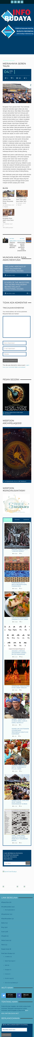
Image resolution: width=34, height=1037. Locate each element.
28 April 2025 (11, 275)
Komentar (26, 519)
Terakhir (17, 519)
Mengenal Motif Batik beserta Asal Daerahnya (19, 584)
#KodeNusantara (9, 60)
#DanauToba (5, 902)
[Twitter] (18, 2)
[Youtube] (22, 2)
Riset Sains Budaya (6, 953)
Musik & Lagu (8, 978)
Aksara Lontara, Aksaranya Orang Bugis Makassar (19, 652)
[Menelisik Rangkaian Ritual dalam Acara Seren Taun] (8, 212)
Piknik (3, 944)
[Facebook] (12, 2)
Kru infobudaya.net (10, 1013)
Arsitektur (7, 956)
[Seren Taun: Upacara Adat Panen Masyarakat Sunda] (8, 193)
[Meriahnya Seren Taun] (17, 93)
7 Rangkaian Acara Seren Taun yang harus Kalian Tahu (21, 199)
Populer (7, 519)
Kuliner (7, 974)
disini (26, 1010)
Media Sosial (5, 940)
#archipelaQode (9, 910)
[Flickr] (15, 2)
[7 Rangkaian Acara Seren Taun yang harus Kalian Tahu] (22, 193)
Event (3, 931)
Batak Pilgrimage (9, 961)
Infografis (4, 936)
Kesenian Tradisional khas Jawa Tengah (21, 686)
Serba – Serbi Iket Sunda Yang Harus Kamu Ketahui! (19, 721)
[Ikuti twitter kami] (3, 995)
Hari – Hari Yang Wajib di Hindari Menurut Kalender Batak (20, 837)
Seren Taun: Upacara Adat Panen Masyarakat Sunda (20, 802)
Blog (2, 927)
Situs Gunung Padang (10, 982)
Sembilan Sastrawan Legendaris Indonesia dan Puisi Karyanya (20, 731)
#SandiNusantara (6, 918)
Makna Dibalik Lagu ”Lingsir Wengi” (20, 550)
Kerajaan (7, 969)
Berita (3, 923)
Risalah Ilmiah (5, 949)
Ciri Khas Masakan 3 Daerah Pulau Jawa (20, 618)
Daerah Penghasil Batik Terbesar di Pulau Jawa (19, 767)
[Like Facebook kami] (19, 995)
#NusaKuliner (5, 914)
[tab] (7, 520)
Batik (6, 965)
